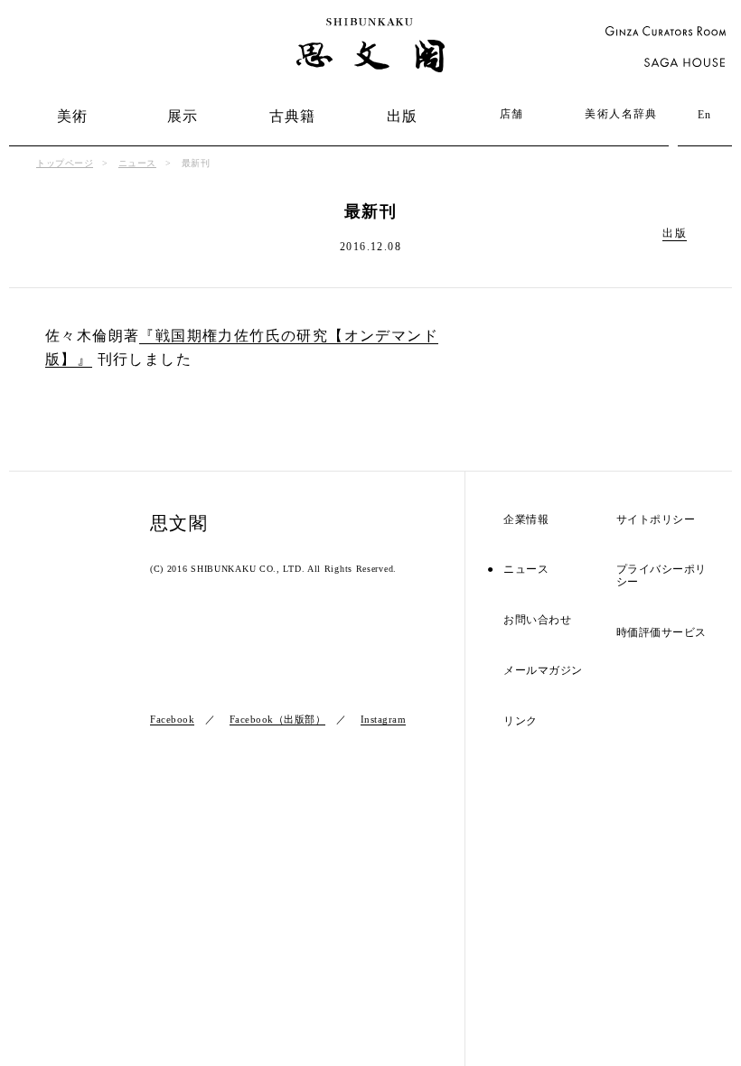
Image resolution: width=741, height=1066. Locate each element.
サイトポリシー (656, 520)
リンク (520, 721)
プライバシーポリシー (661, 576)
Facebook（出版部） (278, 719)
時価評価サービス (661, 633)
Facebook (172, 719)
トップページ (64, 163)
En (705, 114)
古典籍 (292, 116)
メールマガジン (543, 671)
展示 (183, 116)
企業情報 (526, 520)
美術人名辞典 (621, 114)
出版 (402, 116)
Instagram (384, 719)
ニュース (137, 163)
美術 (73, 116)
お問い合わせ (537, 620)
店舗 (512, 114)
